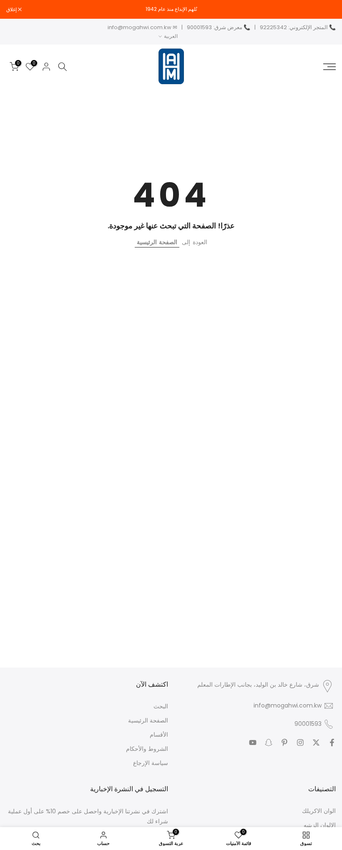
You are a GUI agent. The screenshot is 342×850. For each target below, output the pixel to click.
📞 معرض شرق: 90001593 (218, 27)
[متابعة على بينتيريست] (284, 743)
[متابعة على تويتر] (316, 743)
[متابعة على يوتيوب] (252, 743)
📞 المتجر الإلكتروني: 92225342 (298, 27)
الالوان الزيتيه (320, 825)
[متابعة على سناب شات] (268, 743)
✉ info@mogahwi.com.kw (142, 27)
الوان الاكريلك (319, 811)
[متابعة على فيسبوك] (332, 743)
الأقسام (159, 735)
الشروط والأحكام (147, 749)
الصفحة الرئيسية (157, 242)
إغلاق (326, 9)
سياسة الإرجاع (150, 763)
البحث (160, 706)
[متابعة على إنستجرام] (300, 743)
